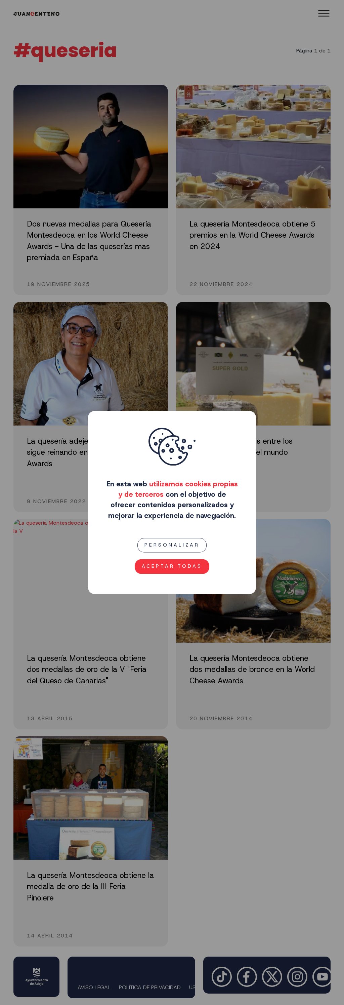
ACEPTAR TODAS (172, 566)
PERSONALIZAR (172, 544)
